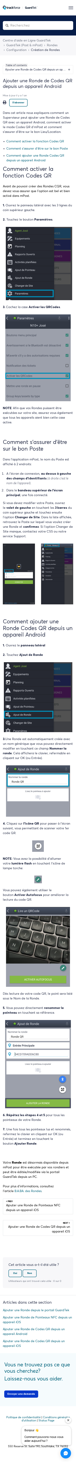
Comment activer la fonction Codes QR (35, 141)
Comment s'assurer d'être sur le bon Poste (37, 148)
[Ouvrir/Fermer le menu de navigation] (71, 8)
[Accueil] (20, 7)
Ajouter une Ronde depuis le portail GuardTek (36, 1310)
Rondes (52, 45)
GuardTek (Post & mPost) (24, 45)
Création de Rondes (45, 50)
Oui (15, 1273)
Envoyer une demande (21, 1394)
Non (29, 1273)
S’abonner (18, 103)
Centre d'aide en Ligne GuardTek (27, 40)
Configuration (16, 50)
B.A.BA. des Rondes (28, 1191)
